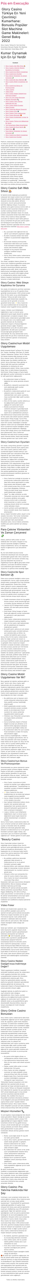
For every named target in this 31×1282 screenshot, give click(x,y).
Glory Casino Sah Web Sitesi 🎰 (15, 66)
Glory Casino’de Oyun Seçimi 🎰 (16, 127)
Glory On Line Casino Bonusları (15, 97)
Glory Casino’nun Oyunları (14, 74)
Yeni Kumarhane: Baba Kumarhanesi (17, 125)
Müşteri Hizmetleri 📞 (12, 99)
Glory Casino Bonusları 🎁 (14, 115)
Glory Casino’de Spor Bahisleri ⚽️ (16, 80)
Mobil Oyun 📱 (10, 129)
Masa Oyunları (10, 107)
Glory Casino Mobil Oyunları (14, 105)
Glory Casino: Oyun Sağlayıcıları (16, 113)
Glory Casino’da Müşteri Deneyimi (16, 109)
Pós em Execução (15, 3)
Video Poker (9, 91)
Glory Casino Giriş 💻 (12, 111)
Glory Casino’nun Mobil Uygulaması (17, 72)
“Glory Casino (10, 89)
